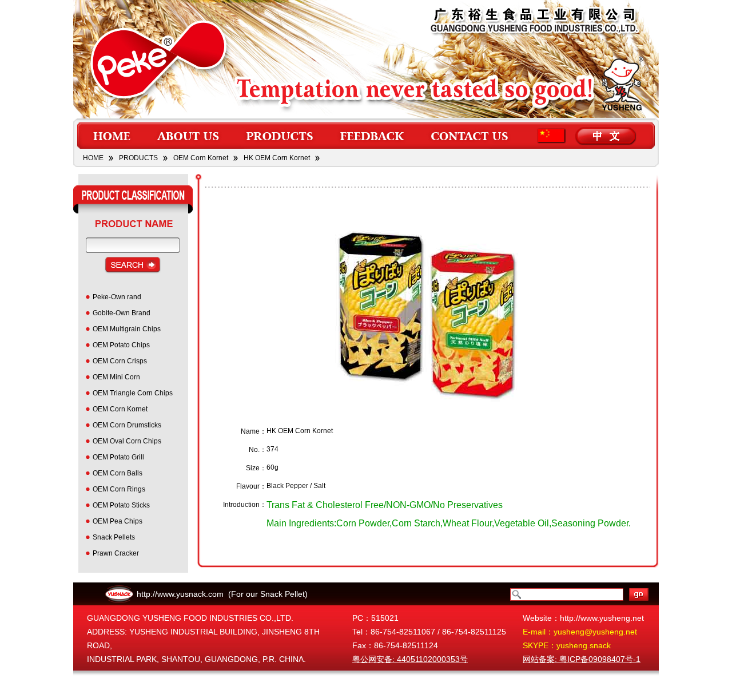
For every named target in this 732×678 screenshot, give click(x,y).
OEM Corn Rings (119, 489)
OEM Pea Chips (117, 521)
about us (189, 135)
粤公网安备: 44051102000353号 (410, 659)
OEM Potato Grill (118, 457)
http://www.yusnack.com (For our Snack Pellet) (222, 593)
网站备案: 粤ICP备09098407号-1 (581, 659)
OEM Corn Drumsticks (127, 425)
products (279, 135)
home (111, 135)
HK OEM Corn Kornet (277, 158)
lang (589, 135)
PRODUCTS (138, 158)
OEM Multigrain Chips (127, 329)
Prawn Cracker (116, 553)
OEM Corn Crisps (120, 361)
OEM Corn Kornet (200, 158)
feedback (372, 135)
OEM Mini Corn (116, 377)
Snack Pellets (114, 537)
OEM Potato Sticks (121, 505)
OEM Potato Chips (121, 345)
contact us (471, 135)
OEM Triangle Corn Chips (133, 393)
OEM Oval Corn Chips (127, 441)
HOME (93, 158)
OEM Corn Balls (117, 473)
